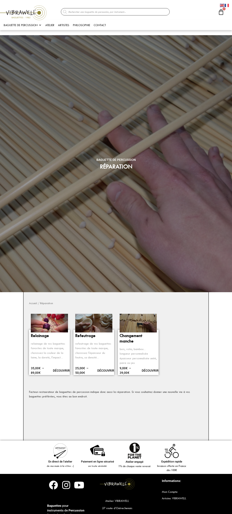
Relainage (40, 335)
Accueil (33, 303)
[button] (23, 25)
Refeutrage (85, 335)
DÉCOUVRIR (61, 370)
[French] (227, 5)
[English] (222, 5)
